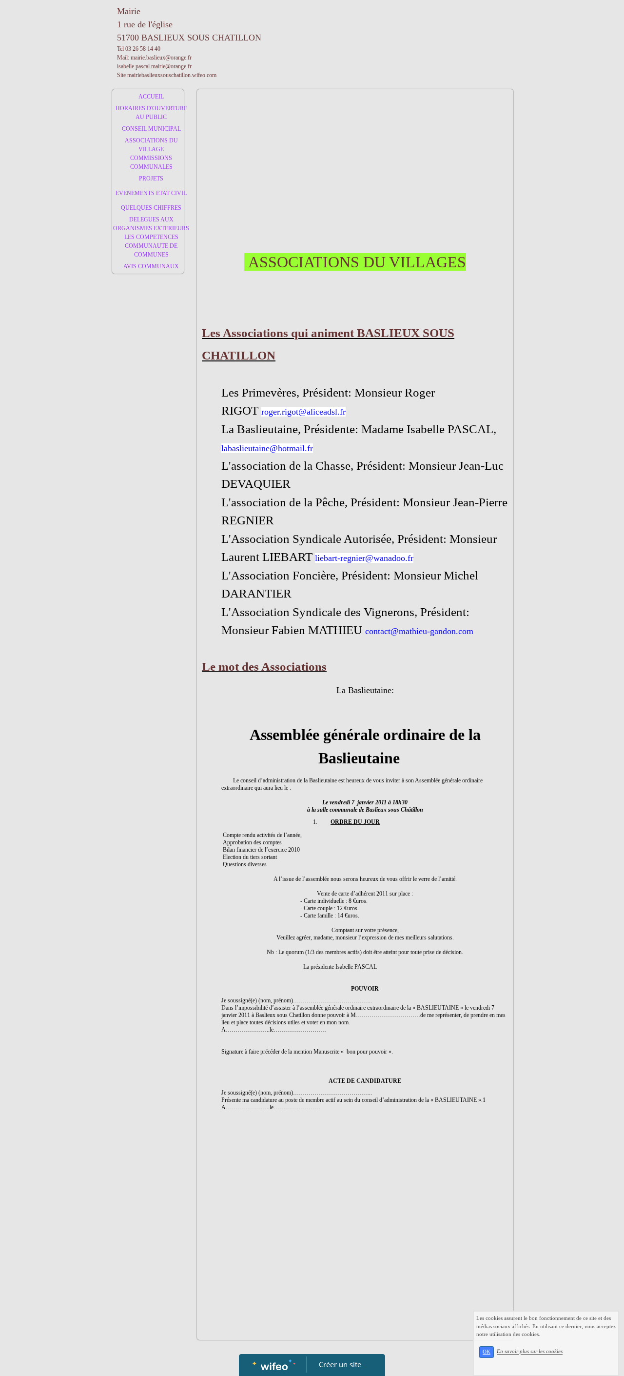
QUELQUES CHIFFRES (151, 207)
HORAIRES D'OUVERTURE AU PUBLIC (151, 112)
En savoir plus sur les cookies (530, 1352)
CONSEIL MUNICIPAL (151, 128)
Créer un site (340, 1364)
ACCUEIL (151, 96)
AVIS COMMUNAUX (151, 266)
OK (486, 1352)
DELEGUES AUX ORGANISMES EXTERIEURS (151, 224)
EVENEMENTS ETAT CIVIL (151, 193)
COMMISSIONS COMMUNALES (151, 162)
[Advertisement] (148, 473)
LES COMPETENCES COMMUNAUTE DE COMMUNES (151, 246)
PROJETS (151, 178)
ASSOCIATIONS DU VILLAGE (151, 145)
